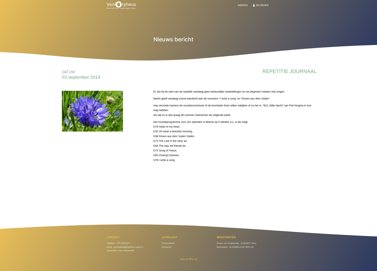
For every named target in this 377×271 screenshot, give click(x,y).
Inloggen (261, 5)
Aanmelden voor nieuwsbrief (120, 250)
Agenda (243, 5)
